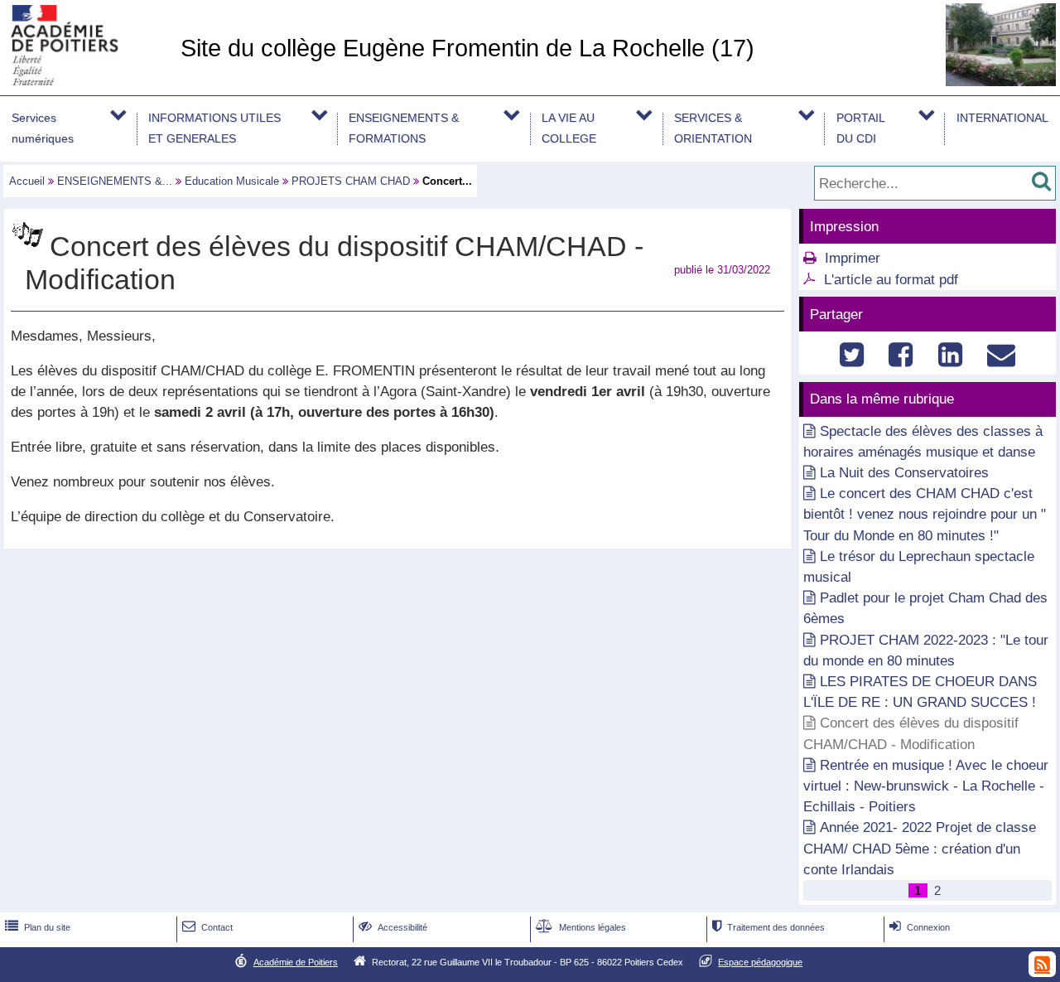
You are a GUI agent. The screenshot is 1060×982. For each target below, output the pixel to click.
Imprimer (852, 258)
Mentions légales (581, 927)
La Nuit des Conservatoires (904, 473)
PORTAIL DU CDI (860, 128)
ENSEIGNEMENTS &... (114, 181)
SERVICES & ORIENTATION (713, 128)
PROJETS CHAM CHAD (351, 181)
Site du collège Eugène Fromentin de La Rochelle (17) (467, 48)
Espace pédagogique (760, 962)
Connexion (919, 927)
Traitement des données (768, 927)
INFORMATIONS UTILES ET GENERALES (214, 128)
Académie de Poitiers (295, 962)
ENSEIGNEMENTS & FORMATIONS (404, 128)
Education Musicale (232, 181)
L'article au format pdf (891, 280)
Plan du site (37, 927)
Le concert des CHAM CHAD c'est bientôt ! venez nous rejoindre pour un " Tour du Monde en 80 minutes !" (924, 514)
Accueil (27, 181)
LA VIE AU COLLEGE (569, 128)
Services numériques (43, 128)
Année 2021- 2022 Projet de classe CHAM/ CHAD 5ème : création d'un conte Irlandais (919, 848)
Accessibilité (393, 927)
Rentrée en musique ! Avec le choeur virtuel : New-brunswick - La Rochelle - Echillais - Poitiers (925, 786)
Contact (207, 927)
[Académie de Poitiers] (87, 81)
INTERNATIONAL (1002, 117)
